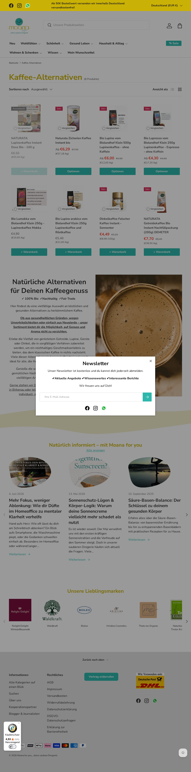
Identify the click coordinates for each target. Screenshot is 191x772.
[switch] (12, 746)
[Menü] (19, 724)
